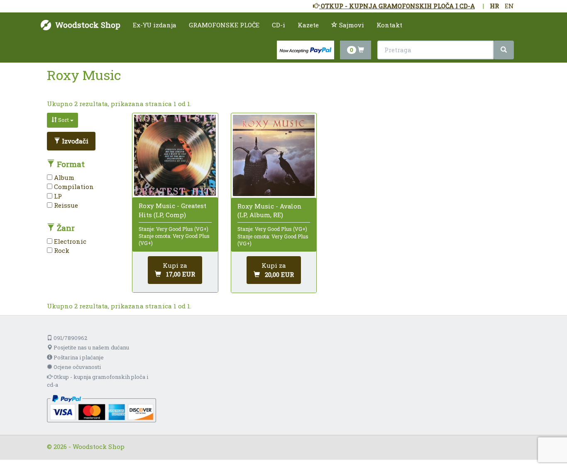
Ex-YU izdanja (154, 25)
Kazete (308, 25)
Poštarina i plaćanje (78, 357)
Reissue (65, 205)
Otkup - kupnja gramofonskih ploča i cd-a (97, 380)
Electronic (69, 241)
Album (63, 177)
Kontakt (389, 25)
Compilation (73, 186)
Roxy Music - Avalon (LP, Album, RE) (269, 210)
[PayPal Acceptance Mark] (101, 408)
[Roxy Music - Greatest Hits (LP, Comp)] (175, 155)
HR (494, 6)
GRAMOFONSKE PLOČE (224, 25)
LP (57, 196)
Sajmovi (350, 25)
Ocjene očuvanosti (76, 367)
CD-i (278, 25)
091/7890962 (69, 338)
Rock (60, 250)
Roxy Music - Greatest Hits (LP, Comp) (172, 209)
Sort (63, 120)
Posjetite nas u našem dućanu (90, 347)
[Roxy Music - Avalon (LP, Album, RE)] (274, 155)
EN (509, 6)
